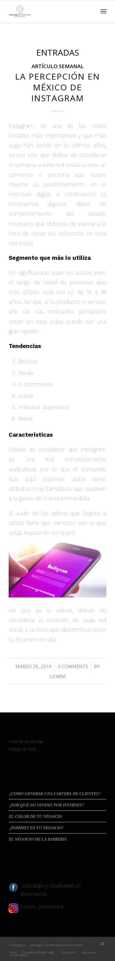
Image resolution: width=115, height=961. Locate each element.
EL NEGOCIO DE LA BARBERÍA (38, 839)
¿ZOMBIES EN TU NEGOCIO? (36, 827)
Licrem (57, 676)
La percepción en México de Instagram (57, 87)
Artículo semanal (58, 66)
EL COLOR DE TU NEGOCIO (35, 816)
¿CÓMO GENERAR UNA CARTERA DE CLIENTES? (55, 793)
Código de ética (22, 749)
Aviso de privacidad (26, 741)
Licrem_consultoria (42, 906)
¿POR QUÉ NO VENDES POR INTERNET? (47, 804)
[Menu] (103, 11)
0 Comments (73, 666)
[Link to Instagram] (102, 944)
